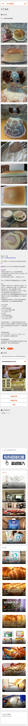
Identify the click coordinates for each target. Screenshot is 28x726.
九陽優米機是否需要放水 (12, 690)
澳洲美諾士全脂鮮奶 (10, 528)
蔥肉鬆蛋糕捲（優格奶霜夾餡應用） (14, 673)
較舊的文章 (14, 400)
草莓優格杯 (7, 514)
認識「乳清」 (8, 610)
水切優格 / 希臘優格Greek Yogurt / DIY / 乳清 (12, 705)
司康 (4, 376)
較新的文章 (14, 396)
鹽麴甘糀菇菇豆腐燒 (10, 500)
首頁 (14, 404)
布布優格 (10, 3)
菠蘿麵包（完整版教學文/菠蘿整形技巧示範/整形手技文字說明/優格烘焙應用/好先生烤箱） (14, 624)
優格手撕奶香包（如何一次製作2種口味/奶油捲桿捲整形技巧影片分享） (14, 592)
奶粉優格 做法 (8, 642)
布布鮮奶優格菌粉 (9, 562)
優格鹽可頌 (7, 578)
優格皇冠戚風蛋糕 (9, 658)
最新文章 (4, 472)
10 (4, 701)
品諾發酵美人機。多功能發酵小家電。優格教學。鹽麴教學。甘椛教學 (14, 485)
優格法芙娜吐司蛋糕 (8, 389)
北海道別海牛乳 (9, 542)
